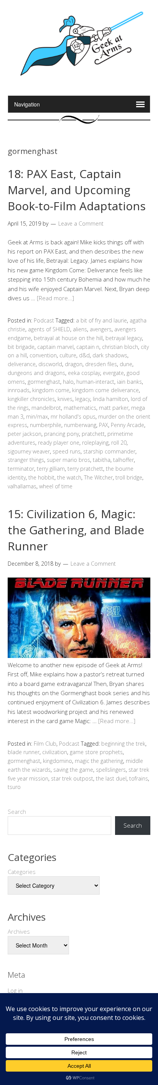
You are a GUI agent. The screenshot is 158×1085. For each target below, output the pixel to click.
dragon (73, 364)
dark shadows (109, 355)
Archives (19, 931)
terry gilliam (51, 468)
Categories (22, 872)
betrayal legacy (123, 338)
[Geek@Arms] (79, 76)
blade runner (24, 752)
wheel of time (55, 486)
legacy (82, 399)
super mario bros (68, 459)
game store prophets (96, 752)
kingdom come (50, 390)
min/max (37, 416)
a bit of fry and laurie (101, 320)
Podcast (44, 320)
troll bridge (128, 477)
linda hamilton (110, 399)
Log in (15, 990)
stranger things (26, 459)
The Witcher (98, 477)
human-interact (95, 381)
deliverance (22, 364)
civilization (54, 752)
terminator (21, 468)
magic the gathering (99, 760)
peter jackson (24, 433)
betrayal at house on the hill (68, 338)
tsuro (14, 786)
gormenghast (44, 381)
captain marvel (55, 346)
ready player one (58, 442)
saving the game (73, 769)
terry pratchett (85, 468)
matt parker (113, 407)
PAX (103, 425)
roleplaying (95, 442)
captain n (87, 346)
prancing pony (61, 433)
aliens (80, 329)
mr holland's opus (73, 416)
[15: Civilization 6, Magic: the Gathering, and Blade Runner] (79, 656)
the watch (69, 477)
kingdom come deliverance (105, 390)
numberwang (80, 425)
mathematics (80, 407)
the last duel (111, 778)
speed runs (67, 451)
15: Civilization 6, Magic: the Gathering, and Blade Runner (76, 530)
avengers (101, 329)
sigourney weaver (29, 451)
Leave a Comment (81, 223)
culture (67, 355)
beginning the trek (123, 743)
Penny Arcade (127, 425)
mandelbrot (46, 407)
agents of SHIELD (49, 329)
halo (68, 381)
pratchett (93, 433)
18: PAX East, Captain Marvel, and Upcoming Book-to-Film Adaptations (77, 190)
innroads (19, 390)
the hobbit (41, 477)
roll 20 (119, 442)
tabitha (101, 459)
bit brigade (21, 346)
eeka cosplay (84, 372)
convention (43, 355)
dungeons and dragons (36, 372)
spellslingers (111, 769)
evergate (113, 372)
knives (65, 399)
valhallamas (22, 486)
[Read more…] (55, 298)
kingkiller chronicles (31, 399)
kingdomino (57, 760)
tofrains (138, 778)
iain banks (129, 381)
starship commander (109, 451)
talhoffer (123, 459)
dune (126, 364)
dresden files (101, 364)
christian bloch (120, 346)
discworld (50, 364)
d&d (84, 355)
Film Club (45, 743)
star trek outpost (72, 778)
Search (17, 811)
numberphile (45, 425)
